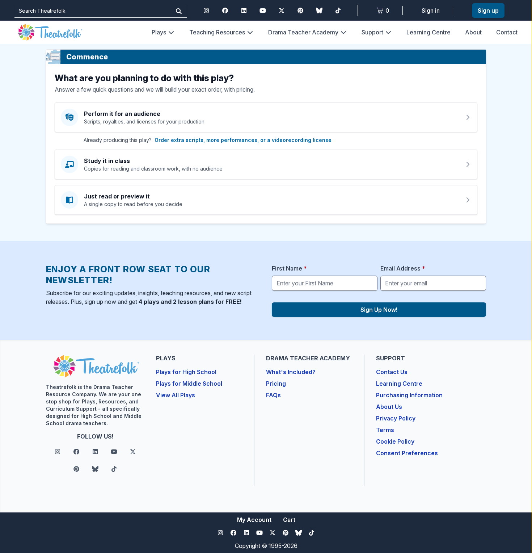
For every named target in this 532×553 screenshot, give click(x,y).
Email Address (402, 268)
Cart (289, 519)
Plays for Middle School (189, 383)
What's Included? (291, 372)
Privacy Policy (395, 418)
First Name (289, 268)
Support (372, 32)
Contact (507, 32)
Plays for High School (186, 372)
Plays (159, 32)
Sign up (488, 10)
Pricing (276, 383)
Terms (385, 429)
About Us (389, 406)
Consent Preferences (407, 453)
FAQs (273, 395)
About (473, 32)
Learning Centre (428, 32)
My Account (254, 519)
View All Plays (175, 395)
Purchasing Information (409, 395)
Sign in (431, 10)
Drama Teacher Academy (303, 32)
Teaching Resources (217, 32)
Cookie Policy (395, 441)
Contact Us (392, 372)
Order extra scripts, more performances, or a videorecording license (243, 140)
